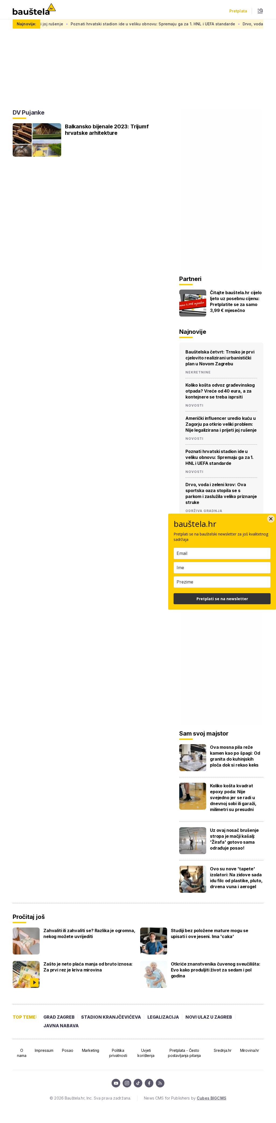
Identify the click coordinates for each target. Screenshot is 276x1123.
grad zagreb (59, 1017)
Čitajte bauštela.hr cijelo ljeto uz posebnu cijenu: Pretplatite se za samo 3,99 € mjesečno (236, 301)
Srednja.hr (223, 1050)
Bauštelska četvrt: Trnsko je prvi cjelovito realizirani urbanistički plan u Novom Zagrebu (219, 357)
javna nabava (61, 1025)
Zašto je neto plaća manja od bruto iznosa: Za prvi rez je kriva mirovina (88, 967)
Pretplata (238, 11)
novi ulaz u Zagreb (208, 1017)
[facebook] (149, 1083)
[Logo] (34, 9)
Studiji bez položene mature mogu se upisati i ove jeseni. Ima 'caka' (209, 933)
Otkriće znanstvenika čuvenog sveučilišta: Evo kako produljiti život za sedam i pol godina (215, 969)
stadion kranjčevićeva (111, 1017)
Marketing (90, 1050)
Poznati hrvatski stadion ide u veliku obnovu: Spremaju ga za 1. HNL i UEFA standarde (136, 24)
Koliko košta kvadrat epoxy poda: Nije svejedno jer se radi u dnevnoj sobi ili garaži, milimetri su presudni (233, 797)
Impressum (44, 1050)
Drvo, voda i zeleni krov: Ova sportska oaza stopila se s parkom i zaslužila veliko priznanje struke (221, 493)
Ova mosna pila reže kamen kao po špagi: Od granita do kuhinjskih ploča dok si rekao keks (235, 756)
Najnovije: (26, 24)
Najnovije (192, 331)
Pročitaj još (28, 916)
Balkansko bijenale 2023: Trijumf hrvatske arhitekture (107, 129)
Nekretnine (198, 372)
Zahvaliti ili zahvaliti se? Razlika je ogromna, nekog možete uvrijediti (89, 933)
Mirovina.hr (249, 1050)
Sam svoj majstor (203, 733)
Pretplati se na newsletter (222, 598)
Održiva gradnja (203, 511)
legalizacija (163, 1017)
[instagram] (127, 1083)
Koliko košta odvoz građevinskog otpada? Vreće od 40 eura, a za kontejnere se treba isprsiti (220, 391)
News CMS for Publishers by (185, 1098)
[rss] (160, 1083)
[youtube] (116, 1083)
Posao (67, 1050)
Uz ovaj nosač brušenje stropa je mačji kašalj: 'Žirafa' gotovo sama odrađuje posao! (234, 839)
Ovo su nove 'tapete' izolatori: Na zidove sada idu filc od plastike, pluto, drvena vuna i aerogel (236, 877)
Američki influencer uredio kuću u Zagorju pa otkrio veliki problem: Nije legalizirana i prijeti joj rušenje (221, 424)
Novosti (194, 405)
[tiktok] (138, 1083)
